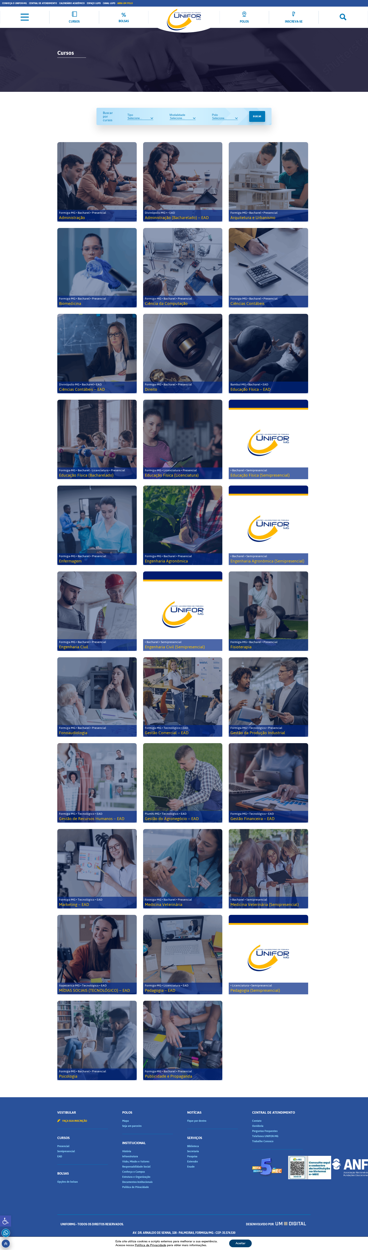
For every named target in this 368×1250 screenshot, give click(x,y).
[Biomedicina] (97, 267)
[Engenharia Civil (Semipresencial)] (183, 611)
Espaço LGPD (94, 3)
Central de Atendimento (43, 3)
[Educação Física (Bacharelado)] (97, 439)
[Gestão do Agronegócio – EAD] (183, 783)
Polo (215, 115)
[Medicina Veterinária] (183, 868)
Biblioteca (193, 1146)
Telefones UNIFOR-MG (265, 1136)
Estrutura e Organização (136, 1176)
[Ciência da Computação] (183, 267)
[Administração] (97, 182)
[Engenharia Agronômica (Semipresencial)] (268, 525)
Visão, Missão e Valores (135, 1161)
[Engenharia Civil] (97, 611)
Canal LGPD (109, 3)
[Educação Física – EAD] (268, 353)
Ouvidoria (257, 1126)
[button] (5, 1221)
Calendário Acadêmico (72, 3)
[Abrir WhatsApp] (357, 1239)
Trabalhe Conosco (262, 1141)
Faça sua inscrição (74, 1120)
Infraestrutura (130, 1156)
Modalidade (177, 115)
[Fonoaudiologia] (97, 697)
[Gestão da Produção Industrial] (268, 697)
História (126, 1151)
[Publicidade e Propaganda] (183, 1040)
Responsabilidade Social (136, 1166)
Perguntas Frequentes (264, 1131)
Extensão (192, 1161)
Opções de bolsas (67, 1181)
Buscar (257, 116)
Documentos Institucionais (137, 1182)
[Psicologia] (97, 1040)
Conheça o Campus (133, 1171)
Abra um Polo (125, 3)
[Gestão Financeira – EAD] (268, 783)
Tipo (130, 115)
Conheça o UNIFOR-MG (14, 3)
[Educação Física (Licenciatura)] (183, 439)
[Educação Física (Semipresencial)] (268, 439)
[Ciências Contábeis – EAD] (97, 353)
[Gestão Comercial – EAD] (183, 697)
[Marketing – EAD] (97, 868)
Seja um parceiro (132, 1126)
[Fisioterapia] (268, 611)
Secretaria (193, 1151)
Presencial (63, 1146)
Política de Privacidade (135, 1187)
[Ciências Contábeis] (268, 267)
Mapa (125, 1120)
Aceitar (240, 1243)
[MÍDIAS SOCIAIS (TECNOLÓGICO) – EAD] (97, 954)
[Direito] (183, 353)
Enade (191, 1166)
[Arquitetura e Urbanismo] (268, 182)
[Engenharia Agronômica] (183, 525)
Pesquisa (192, 1156)
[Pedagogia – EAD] (183, 954)
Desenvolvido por (260, 1224)
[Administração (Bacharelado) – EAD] (183, 182)
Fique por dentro (196, 1120)
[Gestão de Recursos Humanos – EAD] (97, 783)
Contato (257, 1120)
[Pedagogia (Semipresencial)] (268, 954)
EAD (59, 1156)
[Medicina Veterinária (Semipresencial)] (268, 868)
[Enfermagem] (97, 525)
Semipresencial (66, 1151)
